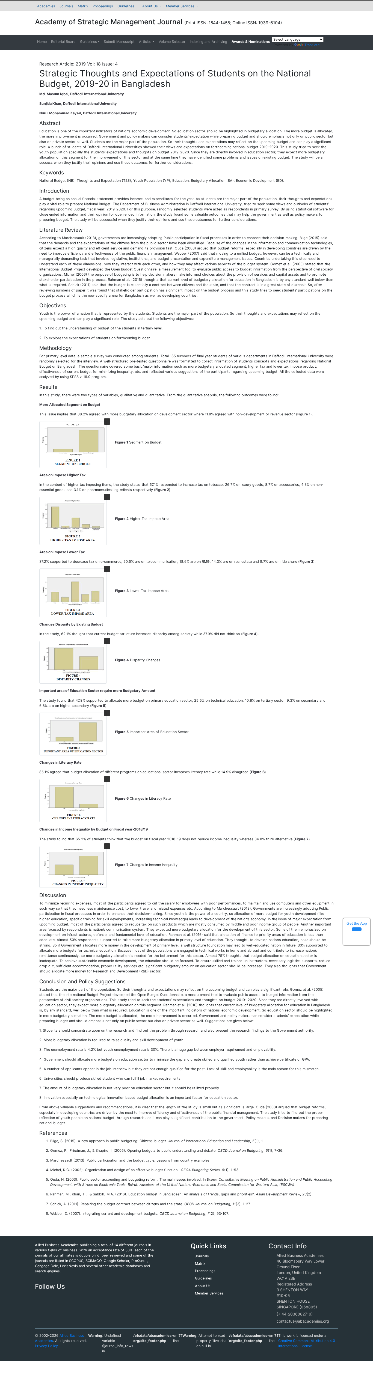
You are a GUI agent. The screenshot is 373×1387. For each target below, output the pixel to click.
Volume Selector (172, 42)
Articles (145, 42)
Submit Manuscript (119, 42)
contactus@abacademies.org (303, 1321)
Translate (311, 45)
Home (42, 42)
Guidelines (126, 6)
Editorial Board (63, 42)
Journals (66, 6)
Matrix (83, 6)
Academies (46, 6)
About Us (150, 6)
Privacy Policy (46, 1346)
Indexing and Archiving (208, 42)
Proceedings (103, 6)
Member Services (181, 6)
